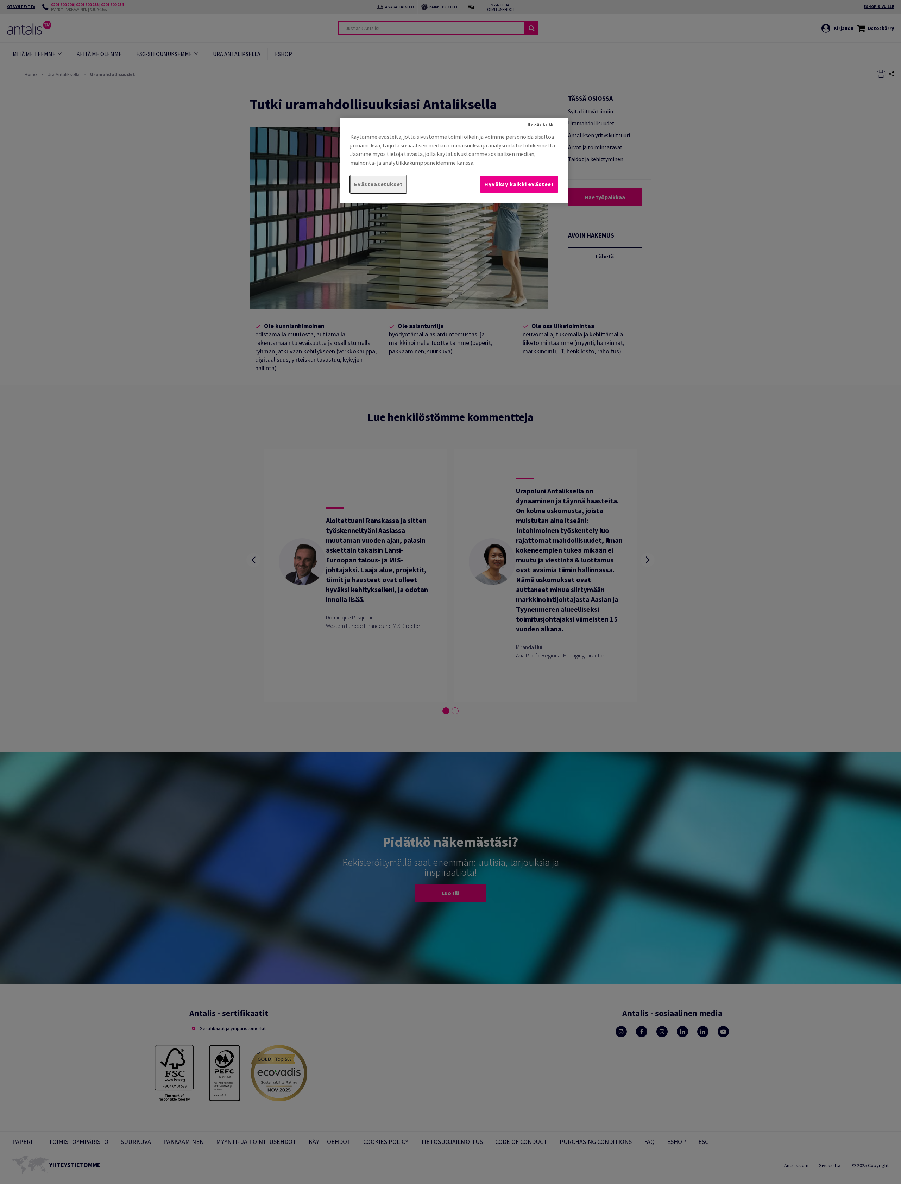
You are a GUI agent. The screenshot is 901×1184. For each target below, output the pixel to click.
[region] (454, 160)
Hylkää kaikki (541, 124)
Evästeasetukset (378, 184)
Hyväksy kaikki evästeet (519, 184)
